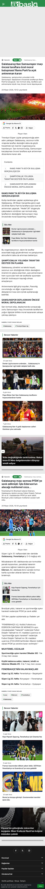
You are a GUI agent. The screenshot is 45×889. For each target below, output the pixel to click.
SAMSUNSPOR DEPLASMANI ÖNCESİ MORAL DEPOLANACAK (20, 185)
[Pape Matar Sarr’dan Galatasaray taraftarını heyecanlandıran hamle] (22, 240)
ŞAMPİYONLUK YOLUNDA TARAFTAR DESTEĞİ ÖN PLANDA (19, 177)
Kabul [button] (40, 886)
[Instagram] (29, 850)
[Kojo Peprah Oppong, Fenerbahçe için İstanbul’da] (22, 590)
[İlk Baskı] (24, 4)
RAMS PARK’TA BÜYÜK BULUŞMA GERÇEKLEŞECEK (22, 169)
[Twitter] (22, 850)
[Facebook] (15, 850)
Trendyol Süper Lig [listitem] (21, 326)
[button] (20, 59)
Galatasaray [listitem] (7, 326)
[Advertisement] (22, 31)
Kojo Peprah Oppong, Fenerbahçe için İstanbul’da (22, 737)
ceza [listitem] (5, 695)
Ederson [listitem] (14, 695)
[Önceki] (3, 451)
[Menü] (4, 4)
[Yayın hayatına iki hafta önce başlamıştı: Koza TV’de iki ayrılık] (22, 451)
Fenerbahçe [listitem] (25, 695)
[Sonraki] (41, 451)
